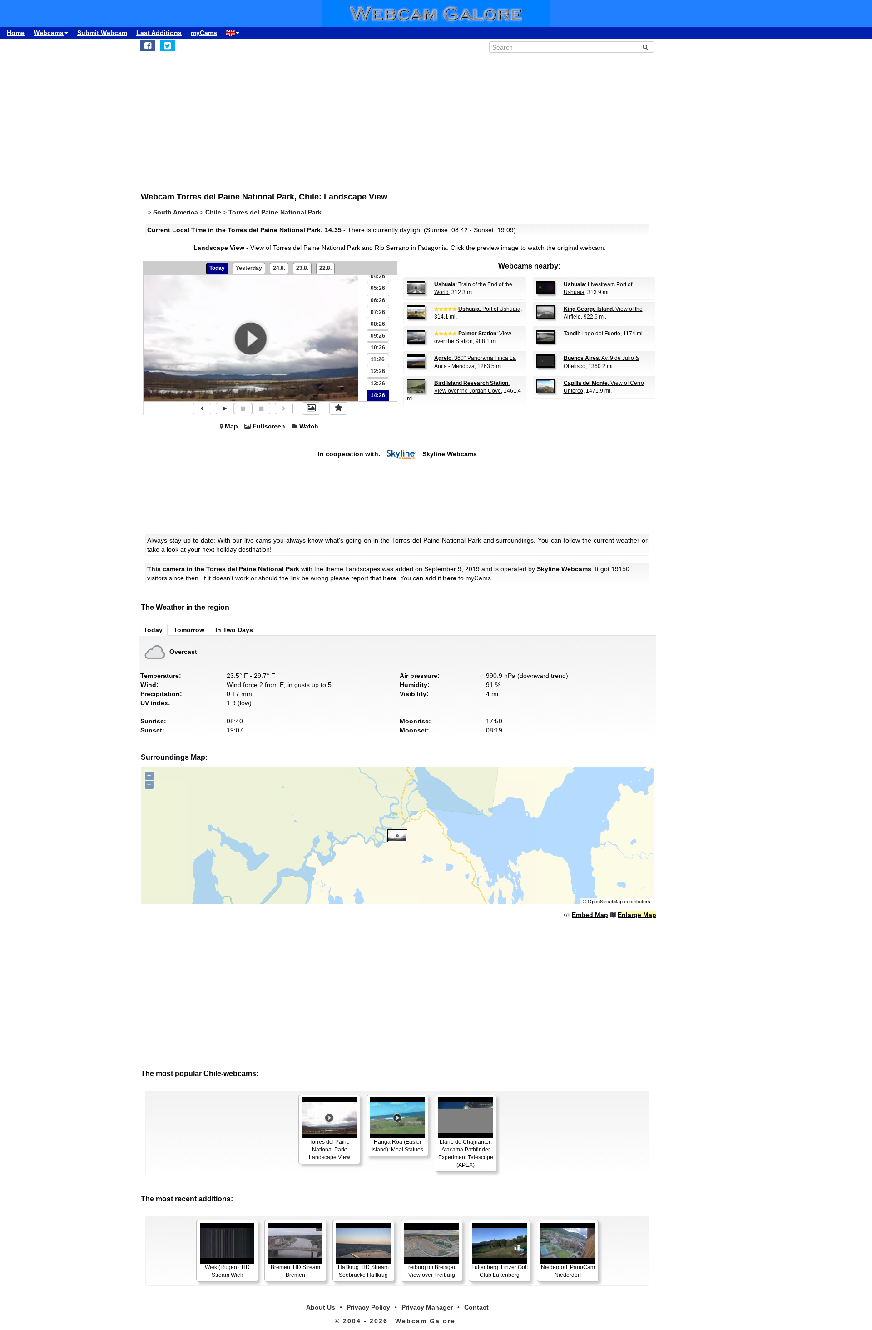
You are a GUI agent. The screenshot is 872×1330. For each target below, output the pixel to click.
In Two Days (234, 629)
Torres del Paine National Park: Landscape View (329, 1150)
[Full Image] (311, 408)
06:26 (378, 300)
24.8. (279, 268)
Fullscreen (269, 426)
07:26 (378, 312)
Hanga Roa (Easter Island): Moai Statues (397, 1146)
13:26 (378, 383)
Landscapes (362, 569)
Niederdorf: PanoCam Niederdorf (568, 1271)
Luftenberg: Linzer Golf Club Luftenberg (499, 1271)
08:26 (378, 324)
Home (16, 32)
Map (231, 426)
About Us (320, 1307)
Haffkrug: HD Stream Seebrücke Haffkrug (363, 1271)
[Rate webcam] (338, 408)
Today (217, 268)
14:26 (378, 395)
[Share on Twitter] (167, 45)
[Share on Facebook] (148, 45)
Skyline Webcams (449, 454)
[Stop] (261, 408)
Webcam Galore (425, 1321)
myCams (204, 32)
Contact (476, 1307)
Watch (308, 426)
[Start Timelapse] (225, 408)
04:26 (378, 276)
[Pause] (243, 408)
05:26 (378, 288)
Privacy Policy (368, 1307)
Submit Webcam (102, 32)
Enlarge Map (637, 914)
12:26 (378, 371)
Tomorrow (188, 629)
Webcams (49, 32)
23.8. (302, 268)
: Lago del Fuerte (592, 333)
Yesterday (249, 268)
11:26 (378, 359)
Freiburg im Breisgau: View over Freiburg (431, 1271)
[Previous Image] (202, 408)
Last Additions (159, 32)
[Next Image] (284, 408)
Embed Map (590, 914)
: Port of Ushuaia (489, 309)
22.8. (325, 268)
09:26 (378, 336)
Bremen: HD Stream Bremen (295, 1271)
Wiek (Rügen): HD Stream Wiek (227, 1271)
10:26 (378, 347)
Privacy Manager (427, 1307)
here (389, 578)
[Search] (645, 47)
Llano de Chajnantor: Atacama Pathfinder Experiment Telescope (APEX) (465, 1153)
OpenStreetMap (605, 901)
